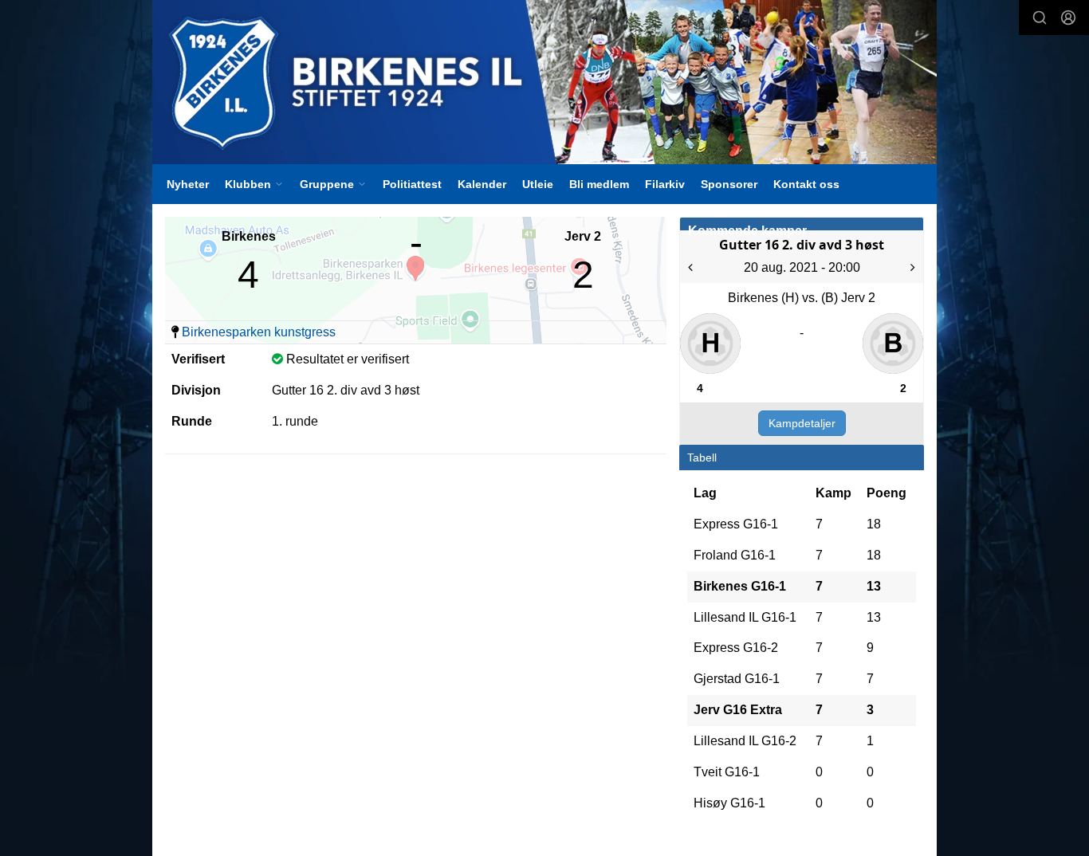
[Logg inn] (1068, 17)
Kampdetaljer (802, 423)
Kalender (482, 184)
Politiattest (412, 184)
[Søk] (1039, 17)
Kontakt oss (806, 184)
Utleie (537, 184)
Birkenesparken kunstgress (259, 332)
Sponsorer (729, 184)
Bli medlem (599, 184)
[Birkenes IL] (544, 82)
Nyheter (188, 184)
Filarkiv (665, 184)
